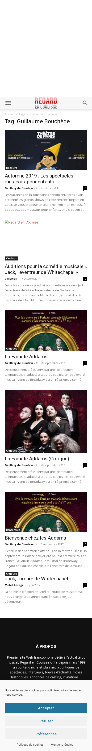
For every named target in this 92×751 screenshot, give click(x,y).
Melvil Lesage (14, 585)
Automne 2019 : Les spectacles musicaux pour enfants (39, 179)
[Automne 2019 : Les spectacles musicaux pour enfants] (46, 150)
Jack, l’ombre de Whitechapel (36, 579)
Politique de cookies (30, 744)
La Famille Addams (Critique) (37, 459)
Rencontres (13, 530)
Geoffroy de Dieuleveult (21, 188)
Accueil (9, 114)
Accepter (46, 708)
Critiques (11, 348)
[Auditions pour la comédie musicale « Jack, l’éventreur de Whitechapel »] (46, 240)
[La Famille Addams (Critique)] (46, 421)
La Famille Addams (26, 356)
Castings (11, 258)
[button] (8, 103)
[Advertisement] (46, 48)
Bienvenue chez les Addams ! (36, 538)
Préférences (46, 734)
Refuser (46, 721)
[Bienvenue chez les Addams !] (46, 512)
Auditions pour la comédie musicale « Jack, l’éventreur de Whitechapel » (46, 269)
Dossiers (11, 167)
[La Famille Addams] (46, 330)
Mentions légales (62, 744)
